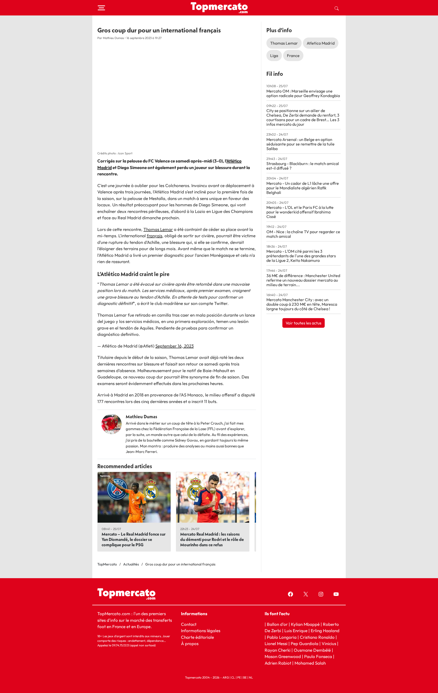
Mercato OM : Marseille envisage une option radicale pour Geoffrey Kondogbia (303, 93)
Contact (188, 624)
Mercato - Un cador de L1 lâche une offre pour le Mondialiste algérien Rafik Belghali (302, 188)
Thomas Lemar (158, 229)
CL (233, 677)
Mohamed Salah (310, 662)
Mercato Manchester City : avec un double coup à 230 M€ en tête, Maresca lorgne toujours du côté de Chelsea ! (301, 304)
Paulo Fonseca (318, 656)
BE (245, 677)
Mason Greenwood (283, 656)
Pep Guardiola (304, 643)
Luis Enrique (295, 630)
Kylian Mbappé (305, 624)
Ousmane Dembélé (312, 649)
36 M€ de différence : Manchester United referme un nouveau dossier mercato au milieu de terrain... (303, 280)
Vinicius (329, 643)
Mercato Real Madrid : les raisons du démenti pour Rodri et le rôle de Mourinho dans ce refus (212, 539)
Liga (274, 55)
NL (251, 677)
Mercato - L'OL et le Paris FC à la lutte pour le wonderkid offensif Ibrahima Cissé (300, 212)
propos (191, 643)
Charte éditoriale (197, 637)
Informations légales (200, 630)
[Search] (337, 8)
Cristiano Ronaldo (317, 637)
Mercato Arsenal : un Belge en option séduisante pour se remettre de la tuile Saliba (300, 144)
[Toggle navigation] (101, 8)
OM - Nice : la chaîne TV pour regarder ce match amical (303, 234)
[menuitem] (337, 8)
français (154, 235)
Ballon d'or (277, 624)
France (293, 55)
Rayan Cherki (277, 649)
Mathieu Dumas (141, 417)
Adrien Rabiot (278, 662)
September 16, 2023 (174, 346)
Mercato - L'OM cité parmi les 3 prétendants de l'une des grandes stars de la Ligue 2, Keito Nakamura (301, 256)
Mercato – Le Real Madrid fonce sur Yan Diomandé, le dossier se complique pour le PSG (134, 539)
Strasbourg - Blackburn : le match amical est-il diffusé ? (302, 165)
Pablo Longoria (282, 637)
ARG (226, 677)
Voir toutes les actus (303, 322)
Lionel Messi (276, 643)
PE (239, 677)
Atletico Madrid (321, 43)
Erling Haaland (325, 630)
